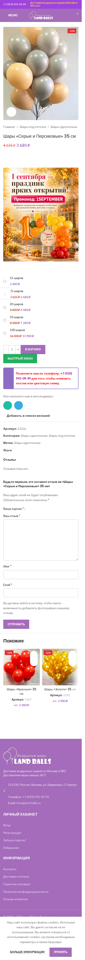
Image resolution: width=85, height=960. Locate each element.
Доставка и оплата (16, 876)
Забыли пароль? (14, 840)
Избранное (11, 848)
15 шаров (16, 278)
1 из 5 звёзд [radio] (30, 508)
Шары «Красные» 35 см (21, 691)
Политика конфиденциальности (25, 891)
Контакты (9, 869)
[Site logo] (41, 15)
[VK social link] (30, 450)
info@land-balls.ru (29, 803)
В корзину (33, 349)
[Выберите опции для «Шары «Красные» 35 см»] (34, 662)
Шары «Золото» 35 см (60, 689)
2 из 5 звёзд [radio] (33, 508)
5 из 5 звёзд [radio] (43, 508)
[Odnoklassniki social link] (25, 450)
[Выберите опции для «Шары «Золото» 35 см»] (72, 662)
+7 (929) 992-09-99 (14, 4)
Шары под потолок (33, 127)
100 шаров (17, 330)
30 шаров (16, 304)
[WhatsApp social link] (7, 405)
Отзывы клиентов (15, 899)
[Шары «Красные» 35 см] (21, 667)
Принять (60, 952)
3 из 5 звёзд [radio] (36, 508)
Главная (9, 127)
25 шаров (16, 291)
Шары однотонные (64, 127)
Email (7, 584)
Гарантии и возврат (17, 884)
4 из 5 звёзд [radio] (40, 508)
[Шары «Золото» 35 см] (60, 667)
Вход (6, 825)
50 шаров (16, 317)
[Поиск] (67, 15)
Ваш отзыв (11, 515)
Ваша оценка (13, 508)
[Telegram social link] (18, 405)
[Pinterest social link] (15, 450)
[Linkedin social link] (20, 450)
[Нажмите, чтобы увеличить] (11, 112)
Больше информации (27, 952)
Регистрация (12, 833)
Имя (7, 566)
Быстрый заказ (20, 358)
